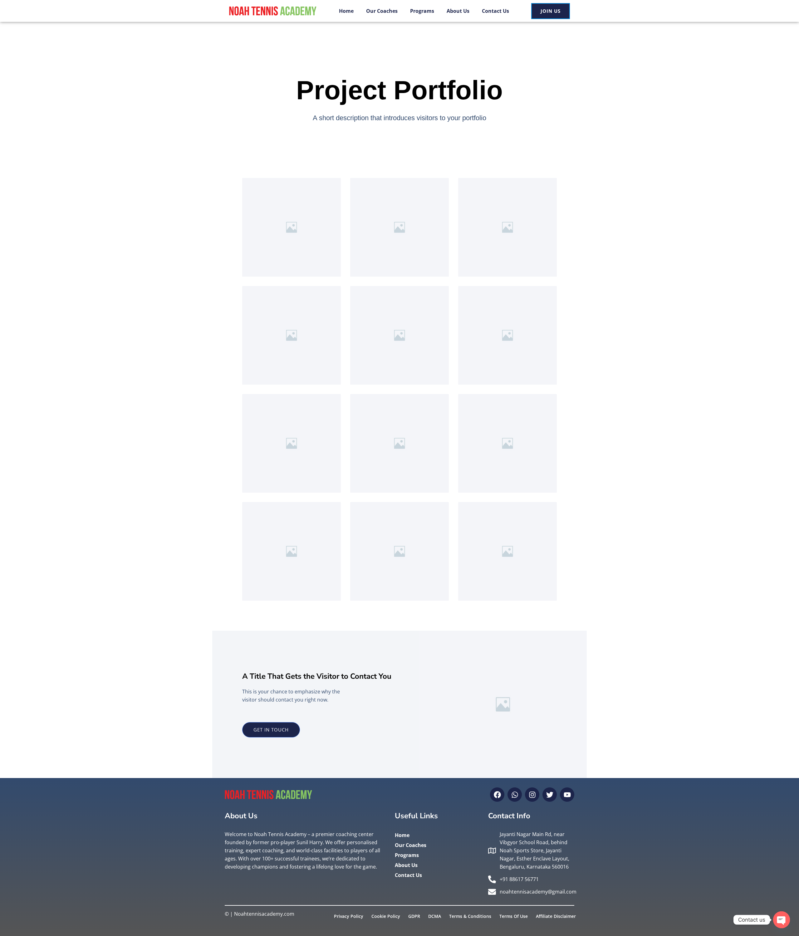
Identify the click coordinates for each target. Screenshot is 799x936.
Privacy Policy (348, 916)
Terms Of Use (513, 916)
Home (346, 10)
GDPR (414, 916)
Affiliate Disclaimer (556, 916)
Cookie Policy (385, 916)
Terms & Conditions (470, 916)
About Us (458, 10)
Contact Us (495, 10)
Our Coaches (382, 10)
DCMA (434, 916)
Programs (422, 10)
